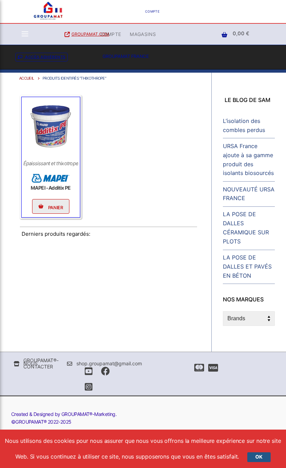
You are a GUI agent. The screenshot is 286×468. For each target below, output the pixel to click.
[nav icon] (25, 34)
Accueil (26, 78)
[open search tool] (190, 11)
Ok (259, 457)
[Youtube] (88, 371)
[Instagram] (88, 387)
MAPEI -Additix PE (51, 188)
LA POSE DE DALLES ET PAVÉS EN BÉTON (247, 266)
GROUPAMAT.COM (90, 34)
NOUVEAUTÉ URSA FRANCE (248, 194)
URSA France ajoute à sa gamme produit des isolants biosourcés (248, 159)
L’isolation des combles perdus (244, 125)
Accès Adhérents (45, 56)
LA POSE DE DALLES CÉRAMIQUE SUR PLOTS (246, 228)
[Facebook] (105, 371)
